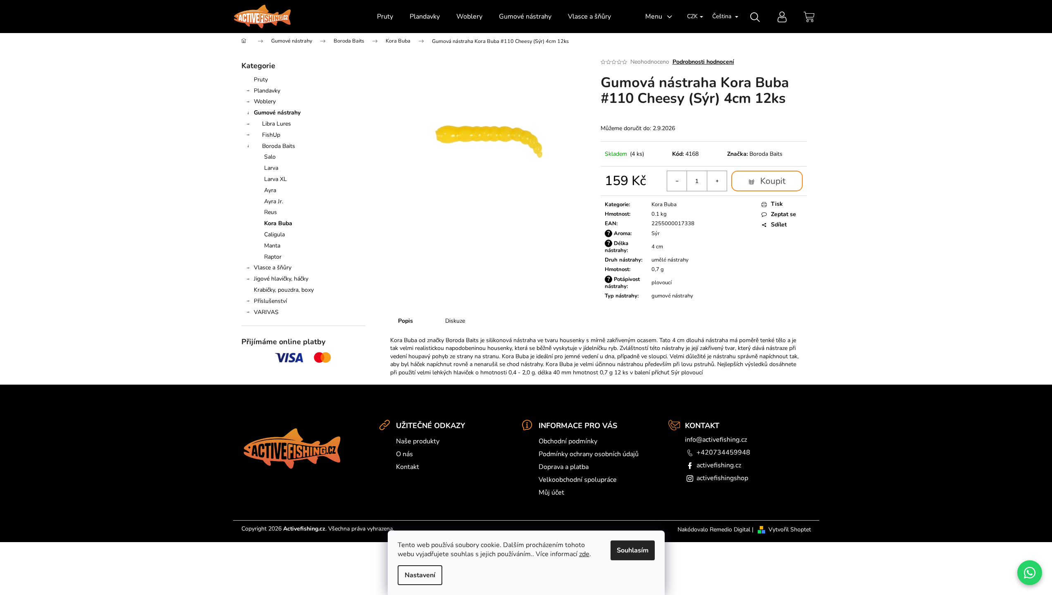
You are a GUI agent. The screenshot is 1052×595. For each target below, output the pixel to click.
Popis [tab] (405, 321)
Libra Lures (276, 124)
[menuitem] (385, 16)
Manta (272, 246)
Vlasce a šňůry (272, 267)
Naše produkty (417, 441)
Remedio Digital (730, 529)
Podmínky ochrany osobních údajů (589, 454)
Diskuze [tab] (455, 321)
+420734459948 (723, 452)
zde (584, 554)
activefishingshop (722, 478)
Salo (270, 157)
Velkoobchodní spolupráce (578, 479)
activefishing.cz (719, 465)
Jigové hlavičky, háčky (281, 279)
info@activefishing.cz (716, 439)
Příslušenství (270, 301)
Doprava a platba (564, 466)
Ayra (270, 190)
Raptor (272, 257)
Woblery (265, 101)
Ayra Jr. (273, 201)
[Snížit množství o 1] (677, 181)
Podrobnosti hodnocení (703, 62)
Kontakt (407, 466)
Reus (270, 212)
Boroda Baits (278, 146)
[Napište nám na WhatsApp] (1029, 572)
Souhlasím (633, 550)
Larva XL (275, 179)
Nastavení (420, 575)
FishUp (271, 135)
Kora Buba (278, 223)
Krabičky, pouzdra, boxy (284, 290)
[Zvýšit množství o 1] (717, 181)
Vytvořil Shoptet (789, 529)
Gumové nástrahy (277, 113)
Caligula (274, 234)
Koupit (772, 181)
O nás (404, 454)
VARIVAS (266, 312)
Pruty (261, 79)
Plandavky (267, 91)
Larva (271, 168)
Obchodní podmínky (568, 441)
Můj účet (551, 492)
